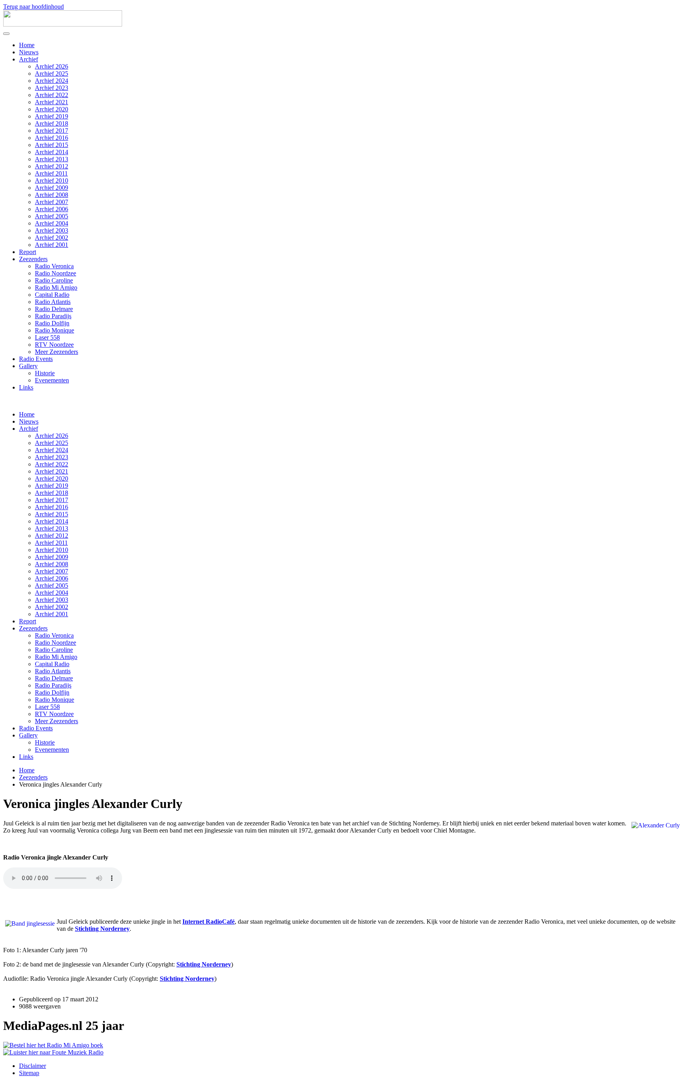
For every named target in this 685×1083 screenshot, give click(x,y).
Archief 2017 (51, 130)
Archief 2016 (51, 137)
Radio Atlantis (53, 301)
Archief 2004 (51, 223)
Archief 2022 (51, 95)
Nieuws (28, 52)
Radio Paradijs (53, 316)
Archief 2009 (51, 187)
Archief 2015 (51, 144)
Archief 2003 (51, 230)
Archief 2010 (51, 180)
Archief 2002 (51, 237)
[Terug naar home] (62, 24)
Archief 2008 (51, 194)
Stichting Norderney (102, 928)
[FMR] (53, 1052)
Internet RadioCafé (208, 921)
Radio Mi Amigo (56, 287)
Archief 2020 (51, 109)
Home (26, 45)
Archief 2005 (51, 216)
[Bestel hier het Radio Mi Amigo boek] (53, 1045)
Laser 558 (47, 337)
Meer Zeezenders (56, 351)
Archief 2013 (51, 159)
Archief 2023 (51, 87)
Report (27, 251)
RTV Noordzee (54, 344)
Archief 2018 (51, 123)
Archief (28, 59)
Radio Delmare (54, 309)
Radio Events (36, 358)
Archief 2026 (51, 66)
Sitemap (29, 1073)
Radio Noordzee (55, 273)
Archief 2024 (51, 80)
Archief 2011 (51, 173)
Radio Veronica (54, 266)
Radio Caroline (54, 280)
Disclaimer (32, 1065)
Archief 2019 (51, 116)
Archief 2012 (51, 166)
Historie (45, 373)
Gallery (28, 366)
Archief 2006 (51, 209)
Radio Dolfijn (52, 323)
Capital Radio (52, 294)
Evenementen (52, 380)
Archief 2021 (51, 102)
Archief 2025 (51, 73)
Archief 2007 (51, 202)
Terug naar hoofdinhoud (33, 6)
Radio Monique (54, 330)
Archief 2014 (51, 152)
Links (26, 387)
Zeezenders (33, 259)
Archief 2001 (51, 244)
